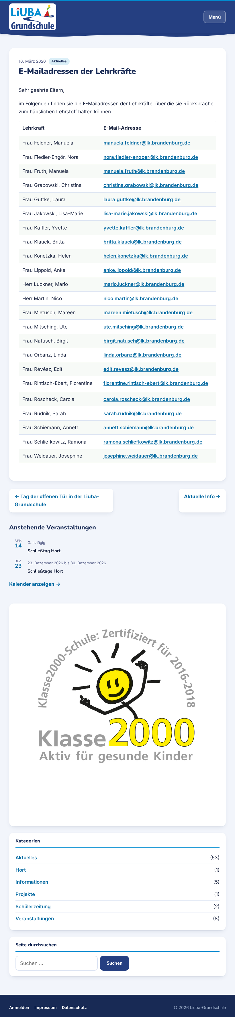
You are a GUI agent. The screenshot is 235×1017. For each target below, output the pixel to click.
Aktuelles (59, 61)
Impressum (45, 1007)
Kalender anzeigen (31, 584)
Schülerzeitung (33, 906)
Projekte (25, 894)
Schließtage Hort (45, 571)
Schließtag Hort (44, 551)
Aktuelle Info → (202, 496)
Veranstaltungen (34, 918)
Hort (20, 870)
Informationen (31, 882)
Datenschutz (74, 1007)
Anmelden (19, 1007)
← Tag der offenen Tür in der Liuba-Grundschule (57, 500)
